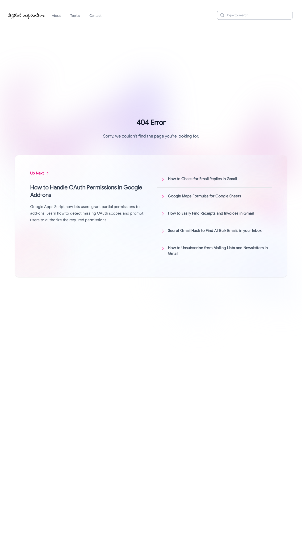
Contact (95, 15)
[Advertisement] (151, 60)
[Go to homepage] (26, 15)
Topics (75, 15)
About (56, 15)
